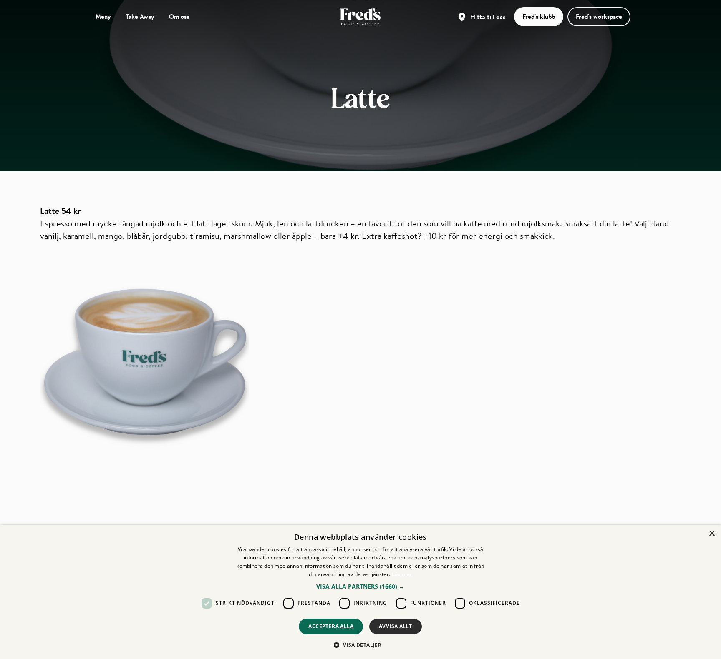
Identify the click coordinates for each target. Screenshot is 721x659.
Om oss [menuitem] (179, 16)
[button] (360, 586)
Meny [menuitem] (103, 16)
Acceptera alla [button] (330, 626)
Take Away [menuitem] (140, 16)
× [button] (711, 534)
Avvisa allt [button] (395, 626)
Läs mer (402, 574)
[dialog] (360, 592)
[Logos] (360, 16)
